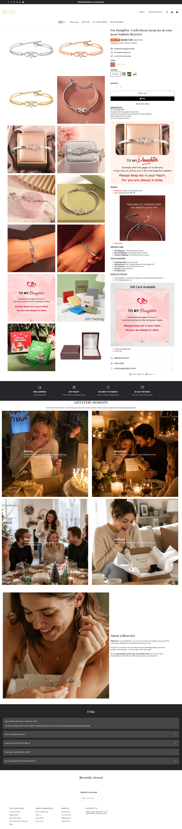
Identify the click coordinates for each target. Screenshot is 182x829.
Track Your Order (14, 812)
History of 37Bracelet (42, 812)
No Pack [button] (115, 74)
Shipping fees (115, 43)
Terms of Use (40, 821)
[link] (85, 22)
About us (38, 815)
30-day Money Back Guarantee (18, 821)
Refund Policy (66, 821)
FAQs (11, 824)
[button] (167, 12)
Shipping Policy (14, 815)
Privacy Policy (40, 818)
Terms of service (66, 815)
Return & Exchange (15, 818)
